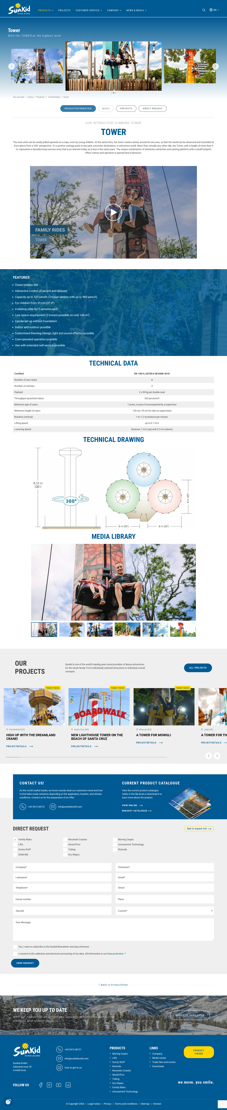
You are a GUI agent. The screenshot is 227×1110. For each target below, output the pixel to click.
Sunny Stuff (24, 849)
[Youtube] (58, 1084)
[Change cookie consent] (8, 1101)
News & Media (135, 10)
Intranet (157, 1103)
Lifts (20, 844)
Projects (64, 10)
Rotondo (122, 849)
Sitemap (145, 1103)
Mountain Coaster (77, 839)
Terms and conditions (126, 1103)
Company (157, 1053)
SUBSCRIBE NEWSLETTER (190, 1015)
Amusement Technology (131, 844)
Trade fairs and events (164, 1062)
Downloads (158, 1066)
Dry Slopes (73, 854)
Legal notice (94, 1103)
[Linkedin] (68, 1084)
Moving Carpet (126, 839)
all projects (198, 668)
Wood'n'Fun (74, 844)
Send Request (25, 963)
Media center (159, 1058)
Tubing (71, 849)
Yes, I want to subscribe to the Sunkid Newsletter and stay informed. (53, 946)
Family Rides (25, 839)
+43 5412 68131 (36, 806)
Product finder (198, 1052)
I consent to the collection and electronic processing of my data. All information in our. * (72, 953)
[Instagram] (49, 1084)
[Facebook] (40, 1084)
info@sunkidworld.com (70, 806)
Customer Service (87, 10)
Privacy (107, 1103)
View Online (130, 805)
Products (44, 10)
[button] (11, 66)
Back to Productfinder (114, 984)
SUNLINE (23, 854)
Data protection (115, 953)
